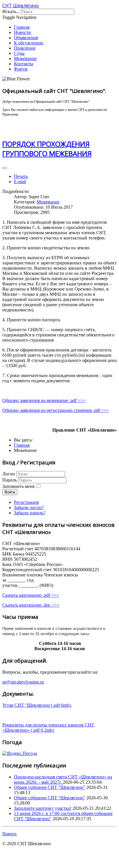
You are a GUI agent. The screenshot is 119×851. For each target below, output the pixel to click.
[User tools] (4, 168)
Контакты (23, 63)
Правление (25, 48)
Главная (21, 27)
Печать (21, 176)
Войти (10, 492)
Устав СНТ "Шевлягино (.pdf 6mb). (37, 705)
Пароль (10, 479)
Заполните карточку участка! (42, 808)
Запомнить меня (18, 486)
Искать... (11, 11)
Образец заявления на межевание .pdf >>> (43, 400)
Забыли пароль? (29, 512)
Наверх (9, 833)
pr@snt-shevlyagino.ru (23, 681)
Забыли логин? (29, 507)
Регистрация (26, 502)
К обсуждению (28, 42)
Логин (8, 473)
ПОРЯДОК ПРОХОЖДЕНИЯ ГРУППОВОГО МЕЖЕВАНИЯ (47, 148)
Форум (20, 68)
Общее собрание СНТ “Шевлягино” (49, 787)
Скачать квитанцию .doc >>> (31, 605)
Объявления (26, 37)
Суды (19, 53)
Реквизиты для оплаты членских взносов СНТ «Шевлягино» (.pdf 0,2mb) (48, 727)
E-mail (20, 181)
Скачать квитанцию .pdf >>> (30, 595)
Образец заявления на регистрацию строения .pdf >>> (55, 410)
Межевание (25, 58)
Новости (22, 32)
